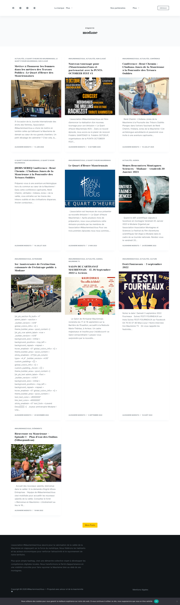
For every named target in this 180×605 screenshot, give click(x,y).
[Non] (177, 601)
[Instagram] (20, 8)
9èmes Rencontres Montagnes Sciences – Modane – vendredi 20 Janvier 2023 (143, 168)
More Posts (90, 525)
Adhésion (163, 8)
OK (156, 601)
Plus (68, 8)
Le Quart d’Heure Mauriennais (88, 165)
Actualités (19, 59)
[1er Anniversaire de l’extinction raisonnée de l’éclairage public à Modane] (36, 293)
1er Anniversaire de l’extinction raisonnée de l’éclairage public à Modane (35, 267)
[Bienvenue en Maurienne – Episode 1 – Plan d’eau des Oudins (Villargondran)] (36, 463)
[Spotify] (34, 8)
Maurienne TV (74, 261)
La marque (59, 8)
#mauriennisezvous (77, 59)
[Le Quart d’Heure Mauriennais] (90, 188)
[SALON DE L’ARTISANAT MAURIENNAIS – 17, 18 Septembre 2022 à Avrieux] (90, 296)
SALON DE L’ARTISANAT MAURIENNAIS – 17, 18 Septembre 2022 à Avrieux (90, 269)
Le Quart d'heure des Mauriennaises (40, 59)
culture (153, 259)
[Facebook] (13, 8)
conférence (155, 59)
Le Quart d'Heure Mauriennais (27, 160)
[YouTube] (27, 8)
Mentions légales (140, 589)
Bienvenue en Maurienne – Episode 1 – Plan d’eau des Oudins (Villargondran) (36, 437)
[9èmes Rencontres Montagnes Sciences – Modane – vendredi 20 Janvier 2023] (144, 195)
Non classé (43, 61)
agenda (136, 160)
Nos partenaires (117, 8)
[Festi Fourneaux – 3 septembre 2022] (144, 290)
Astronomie (37, 259)
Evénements (37, 428)
